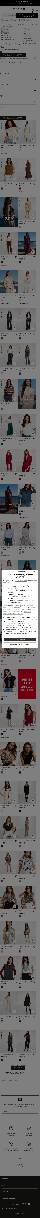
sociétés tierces (21, 581)
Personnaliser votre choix (20, 644)
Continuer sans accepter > (26, 571)
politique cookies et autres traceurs (17, 613)
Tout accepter (20, 640)
